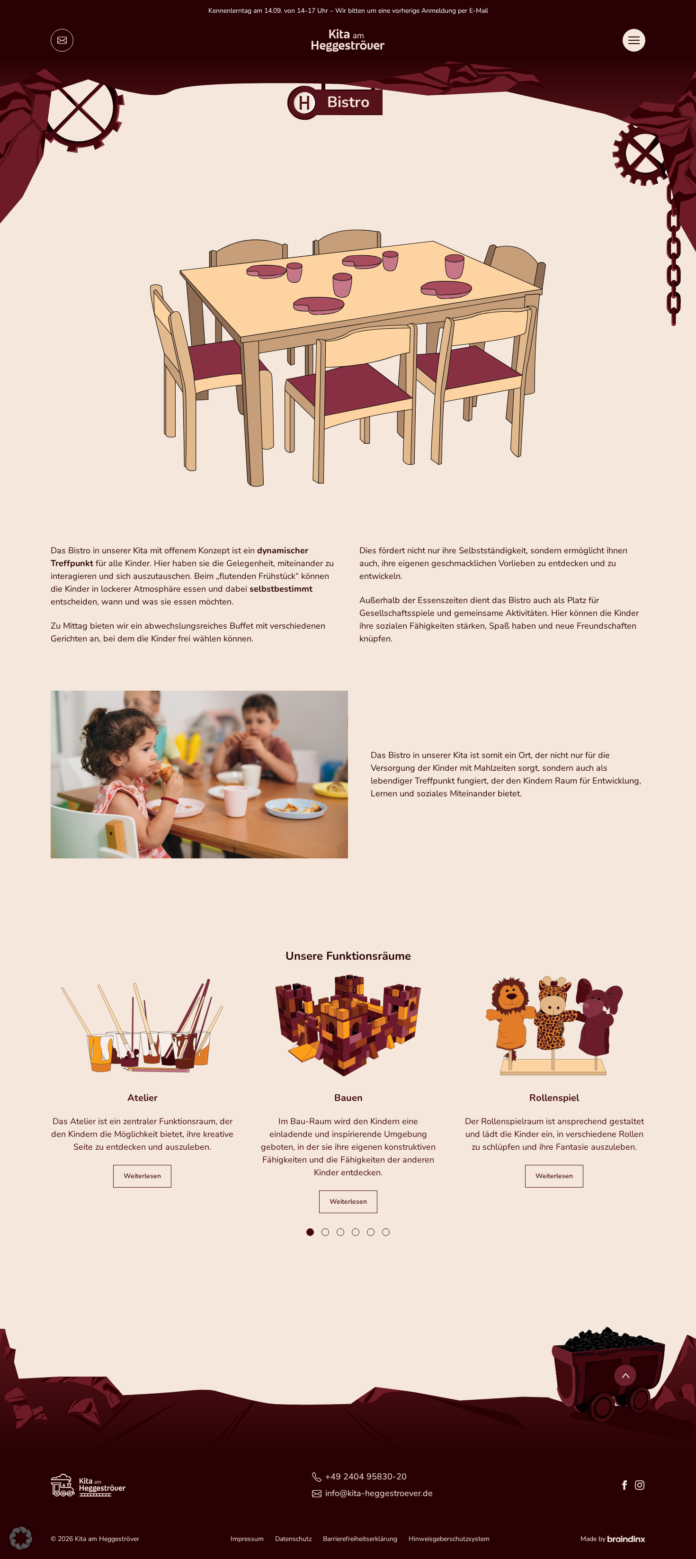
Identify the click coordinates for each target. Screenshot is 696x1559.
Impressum (247, 1538)
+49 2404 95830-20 (366, 1476)
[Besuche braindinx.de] (626, 1539)
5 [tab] (371, 1232)
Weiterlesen (142, 1176)
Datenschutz (293, 1538)
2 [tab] (325, 1232)
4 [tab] (355, 1232)
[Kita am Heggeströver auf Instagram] (639, 1485)
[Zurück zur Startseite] (348, 40)
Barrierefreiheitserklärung (360, 1538)
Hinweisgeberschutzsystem (449, 1538)
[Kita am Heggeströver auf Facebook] (624, 1485)
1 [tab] (310, 1232)
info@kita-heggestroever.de (379, 1493)
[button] (21, 1538)
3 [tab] (340, 1232)
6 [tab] (386, 1232)
